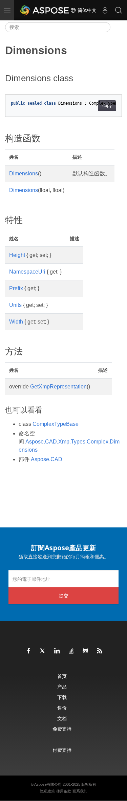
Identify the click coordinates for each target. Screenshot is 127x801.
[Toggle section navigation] (116, 27)
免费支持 (61, 729)
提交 (63, 595)
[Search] (118, 10)
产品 (62, 686)
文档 (62, 718)
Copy (107, 105)
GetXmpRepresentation (58, 386)
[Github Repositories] (85, 651)
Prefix (16, 288)
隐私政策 (47, 791)
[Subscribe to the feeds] (100, 651)
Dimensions (23, 173)
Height (17, 255)
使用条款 (63, 791)
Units (15, 305)
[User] (105, 10)
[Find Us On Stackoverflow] (71, 651)
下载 (62, 697)
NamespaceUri (27, 272)
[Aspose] (44, 10)
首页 (62, 676)
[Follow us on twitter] (43, 651)
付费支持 (61, 750)
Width (16, 322)
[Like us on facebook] (28, 651)
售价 (62, 707)
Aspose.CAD (46, 459)
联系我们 (79, 791)
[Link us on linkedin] (57, 651)
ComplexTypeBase (56, 424)
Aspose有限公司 (48, 784)
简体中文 (86, 10)
